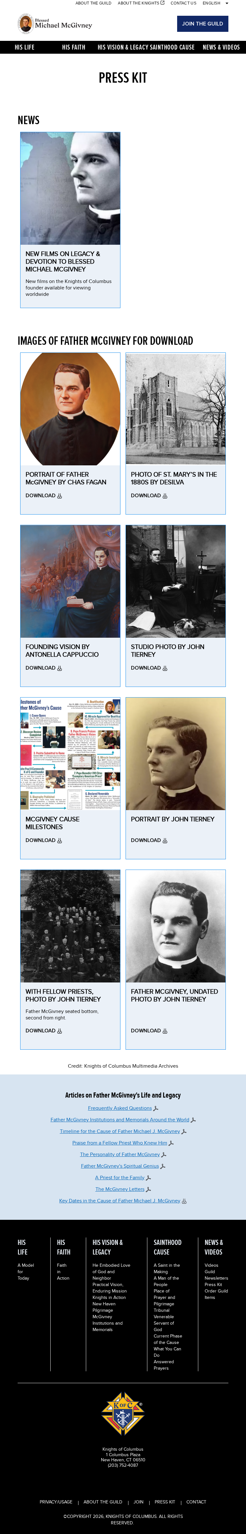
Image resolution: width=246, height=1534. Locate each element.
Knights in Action (109, 1297)
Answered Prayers (164, 1364)
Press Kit (213, 1284)
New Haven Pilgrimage (104, 1307)
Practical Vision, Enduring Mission (110, 1287)
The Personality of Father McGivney (120, 1154)
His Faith (74, 47)
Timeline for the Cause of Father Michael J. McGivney (120, 1131)
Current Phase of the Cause (168, 1339)
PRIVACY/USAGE (56, 1502)
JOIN (139, 1502)
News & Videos (221, 47)
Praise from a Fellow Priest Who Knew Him (119, 1142)
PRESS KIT (165, 1502)
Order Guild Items (216, 1294)
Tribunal (161, 1310)
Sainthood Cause (172, 47)
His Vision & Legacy (123, 47)
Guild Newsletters (216, 1274)
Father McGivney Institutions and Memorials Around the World (120, 1119)
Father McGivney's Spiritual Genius (120, 1166)
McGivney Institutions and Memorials (108, 1323)
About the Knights (138, 3)
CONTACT (196, 1502)
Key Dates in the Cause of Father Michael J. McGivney (119, 1200)
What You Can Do (167, 1352)
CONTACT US (183, 3)
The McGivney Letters (119, 1189)
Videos (211, 1265)
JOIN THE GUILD (202, 23)
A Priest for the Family (119, 1177)
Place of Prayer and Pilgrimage (164, 1297)
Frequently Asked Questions (120, 1108)
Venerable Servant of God (164, 1323)
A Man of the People (166, 1281)
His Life (25, 47)
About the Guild (94, 3)
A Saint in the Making (167, 1268)
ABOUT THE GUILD (103, 1502)
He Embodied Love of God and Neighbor (111, 1271)
